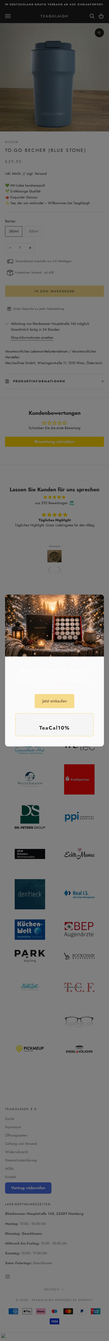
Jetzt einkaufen (54, 701)
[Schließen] (96, 602)
